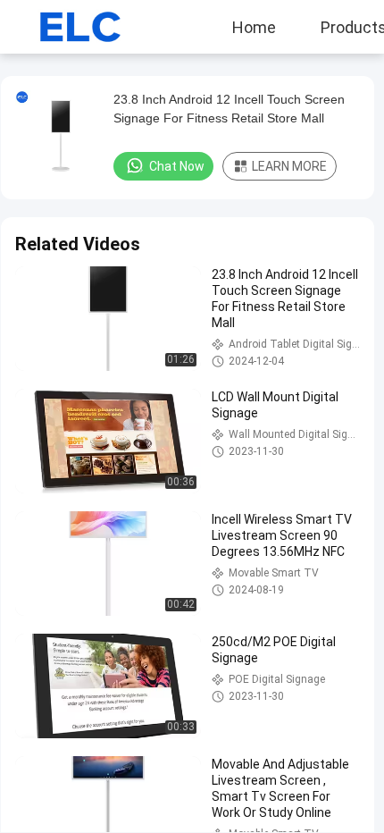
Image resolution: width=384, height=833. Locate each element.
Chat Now (177, 166)
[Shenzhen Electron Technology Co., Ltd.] (67, 26)
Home (254, 27)
